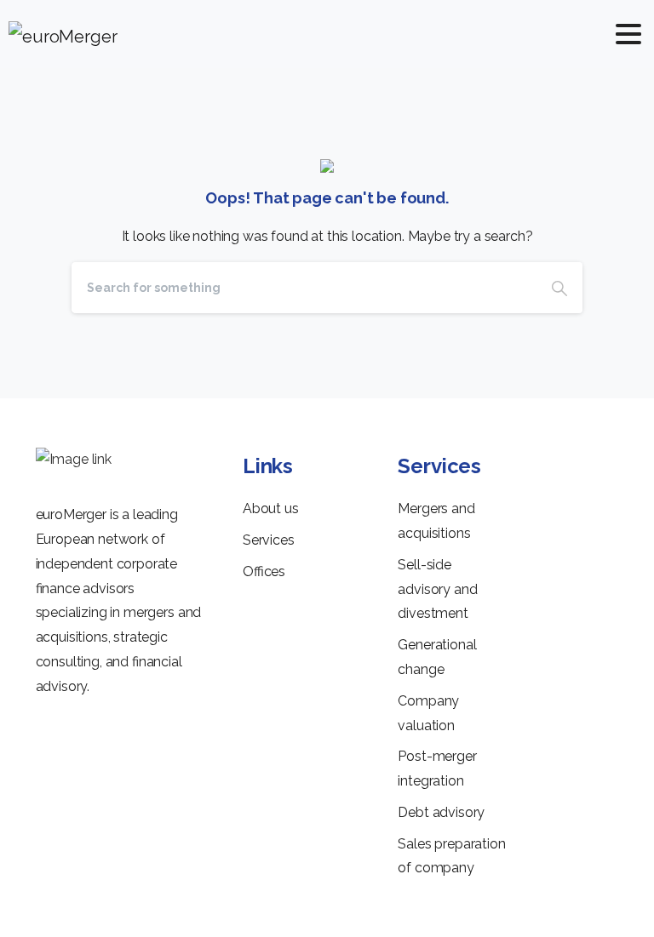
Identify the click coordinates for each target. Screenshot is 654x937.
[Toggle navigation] (628, 34)
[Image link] (74, 460)
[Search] (559, 287)
